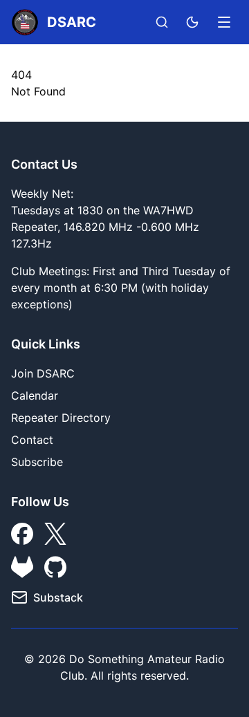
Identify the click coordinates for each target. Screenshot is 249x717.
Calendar (34, 395)
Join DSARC (43, 373)
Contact (32, 440)
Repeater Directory (61, 418)
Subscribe (37, 462)
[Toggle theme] (192, 22)
